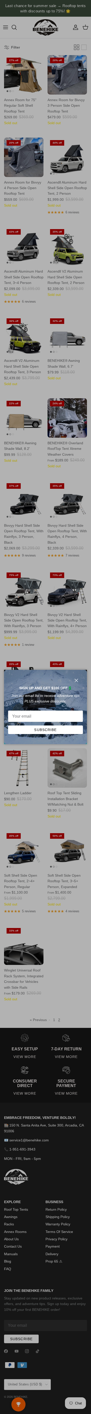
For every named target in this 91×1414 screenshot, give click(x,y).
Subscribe (45, 730)
